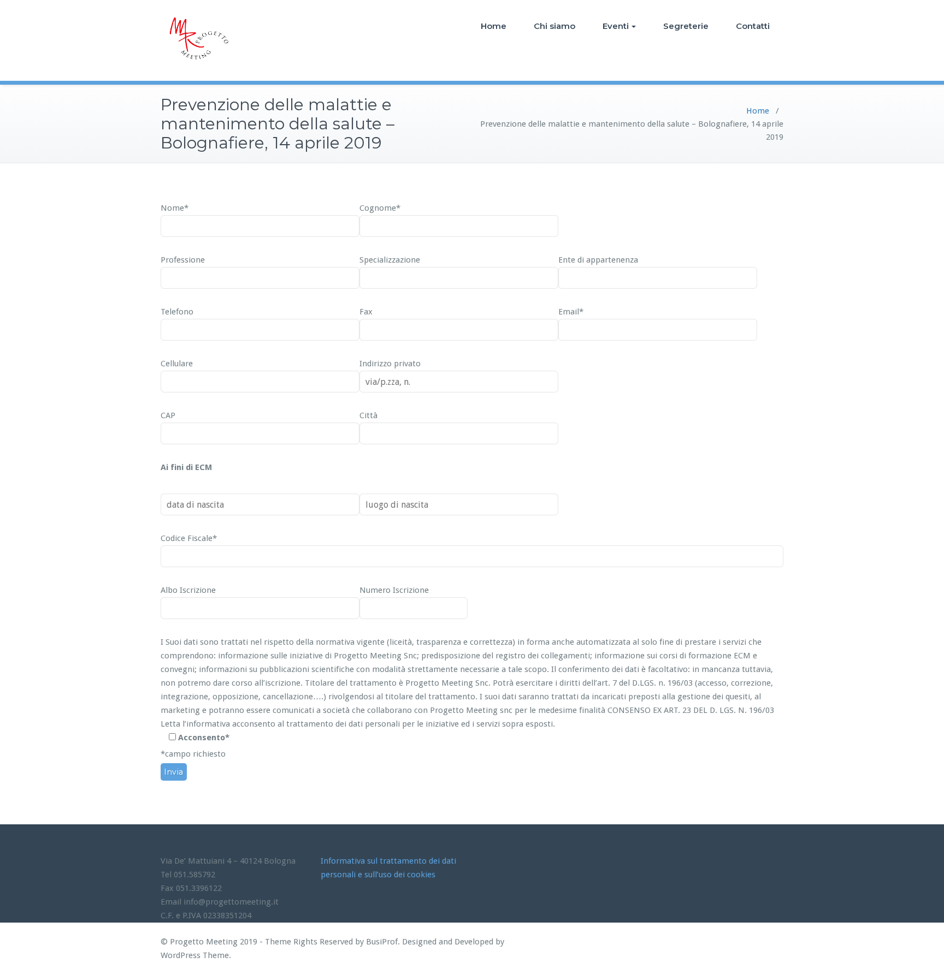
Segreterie (686, 26)
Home (493, 26)
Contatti (753, 26)
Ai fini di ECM (186, 467)
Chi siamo (554, 26)
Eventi (616, 26)
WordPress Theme (195, 955)
